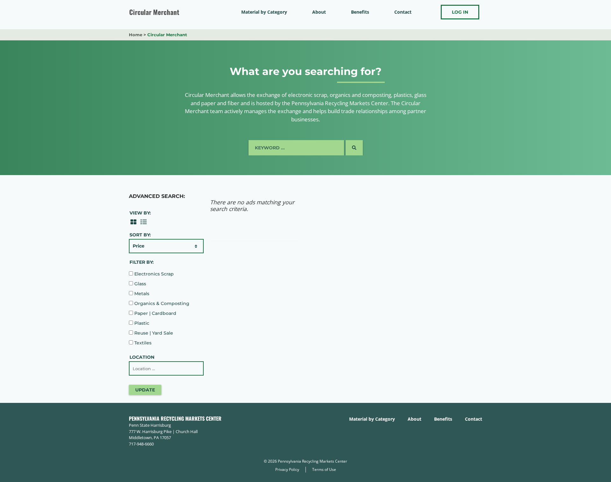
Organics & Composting (161, 303)
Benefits (360, 12)
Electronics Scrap (153, 274)
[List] (143, 221)
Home (135, 34)
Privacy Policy (287, 469)
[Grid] (133, 221)
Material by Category (264, 12)
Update (145, 390)
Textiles (142, 343)
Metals (141, 293)
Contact (402, 12)
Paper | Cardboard (154, 313)
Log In (460, 12)
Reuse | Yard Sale (153, 333)
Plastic (141, 323)
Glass (139, 284)
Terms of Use (324, 469)
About (319, 12)
